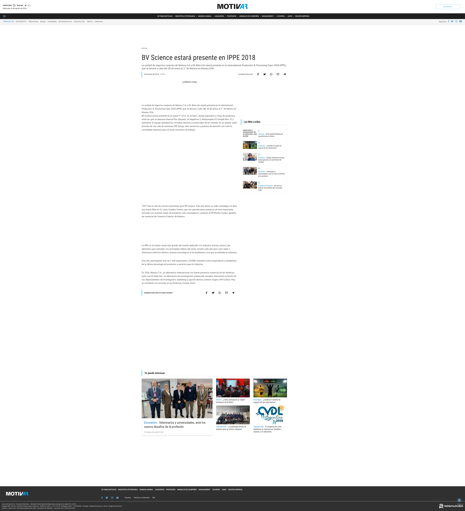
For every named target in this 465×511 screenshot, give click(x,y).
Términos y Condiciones (141, 498)
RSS (153, 498)
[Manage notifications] (459, 500)
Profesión (231, 16)
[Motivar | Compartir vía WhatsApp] (271, 74)
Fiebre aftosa (33, 21)
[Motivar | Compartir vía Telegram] (284, 74)
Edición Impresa (302, 16)
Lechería (281, 16)
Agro (290, 16)
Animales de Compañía (249, 16)
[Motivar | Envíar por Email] (277, 74)
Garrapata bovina (65, 21)
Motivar (145, 48)
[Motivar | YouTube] (460, 21)
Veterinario (99, 21)
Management (268, 16)
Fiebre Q (90, 21)
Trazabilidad (52, 21)
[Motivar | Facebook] (448, 21)
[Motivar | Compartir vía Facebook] (258, 74)
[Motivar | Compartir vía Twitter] (264, 74)
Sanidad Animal (205, 16)
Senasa (43, 21)
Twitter (107, 498)
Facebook (102, 498)
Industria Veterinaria (185, 16)
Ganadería (219, 16)
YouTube (117, 498)
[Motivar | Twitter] (452, 21)
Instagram (112, 498)
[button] (448, 6)
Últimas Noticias (164, 16)
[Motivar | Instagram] (456, 21)
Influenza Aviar (79, 21)
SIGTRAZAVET (21, 21)
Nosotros (128, 498)
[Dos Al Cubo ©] (451, 508)
